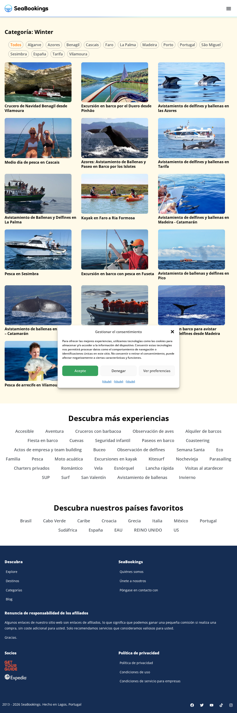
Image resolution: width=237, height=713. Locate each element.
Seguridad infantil (112, 440)
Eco (219, 449)
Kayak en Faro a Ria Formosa (108, 217)
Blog (9, 599)
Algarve (34, 44)
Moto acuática (69, 459)
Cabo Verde (54, 520)
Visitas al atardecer (204, 468)
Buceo (99, 449)
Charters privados (32, 468)
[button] (172, 331)
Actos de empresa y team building (48, 449)
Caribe (83, 520)
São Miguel (211, 44)
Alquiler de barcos (203, 431)
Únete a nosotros (133, 581)
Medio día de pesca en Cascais (32, 162)
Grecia (134, 520)
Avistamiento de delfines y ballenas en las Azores (193, 108)
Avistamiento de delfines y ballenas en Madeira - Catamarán (193, 220)
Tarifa (58, 54)
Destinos (12, 581)
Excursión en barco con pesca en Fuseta (117, 273)
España (39, 54)
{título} (107, 381)
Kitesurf (156, 459)
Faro (109, 44)
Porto (168, 44)
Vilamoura (78, 54)
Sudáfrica (67, 530)
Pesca (37, 459)
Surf (65, 477)
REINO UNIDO (148, 530)
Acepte (80, 370)
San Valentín (93, 477)
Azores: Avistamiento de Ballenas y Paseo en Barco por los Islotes (113, 164)
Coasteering (197, 440)
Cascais (92, 44)
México (181, 520)
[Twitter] (202, 705)
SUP (46, 477)
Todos (15, 44)
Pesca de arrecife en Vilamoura (33, 385)
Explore (11, 571)
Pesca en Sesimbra (22, 273)
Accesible (24, 431)
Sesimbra (18, 54)
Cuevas (76, 440)
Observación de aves (153, 431)
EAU (118, 530)
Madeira (149, 44)
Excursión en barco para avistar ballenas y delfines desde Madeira (189, 331)
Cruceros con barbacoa (98, 431)
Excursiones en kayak (115, 459)
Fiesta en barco (43, 440)
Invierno (187, 477)
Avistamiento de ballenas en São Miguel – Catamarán (41, 331)
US (176, 530)
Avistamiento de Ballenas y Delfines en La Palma (40, 220)
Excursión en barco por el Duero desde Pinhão (116, 108)
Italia (157, 520)
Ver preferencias (156, 370)
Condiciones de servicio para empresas (150, 681)
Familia (13, 459)
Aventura (54, 431)
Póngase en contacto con (139, 590)
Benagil (72, 44)
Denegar (119, 370)
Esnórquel (124, 468)
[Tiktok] (221, 705)
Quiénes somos (131, 571)
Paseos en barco (158, 440)
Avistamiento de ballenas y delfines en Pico (193, 275)
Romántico (72, 468)
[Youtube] (211, 705)
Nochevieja (187, 459)
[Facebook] (192, 705)
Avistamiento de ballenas (142, 477)
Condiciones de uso (135, 672)
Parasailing (220, 459)
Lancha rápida (160, 468)
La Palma (128, 44)
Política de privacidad (136, 663)
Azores (54, 44)
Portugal (187, 44)
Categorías (14, 590)
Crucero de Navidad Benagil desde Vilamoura (36, 108)
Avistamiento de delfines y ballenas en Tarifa (193, 164)
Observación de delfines (141, 449)
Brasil (25, 520)
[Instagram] (231, 705)
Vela (98, 468)
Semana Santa (191, 449)
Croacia (109, 520)
